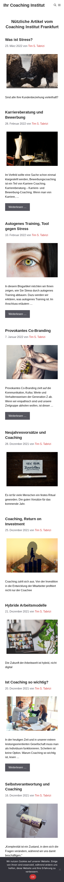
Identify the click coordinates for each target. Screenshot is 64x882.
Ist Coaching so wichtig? (26, 682)
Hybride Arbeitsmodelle (26, 605)
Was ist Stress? (19, 39)
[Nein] (59, 869)
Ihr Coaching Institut (24, 5)
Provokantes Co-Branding (28, 330)
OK (32, 876)
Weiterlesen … (17, 207)
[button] (55, 5)
